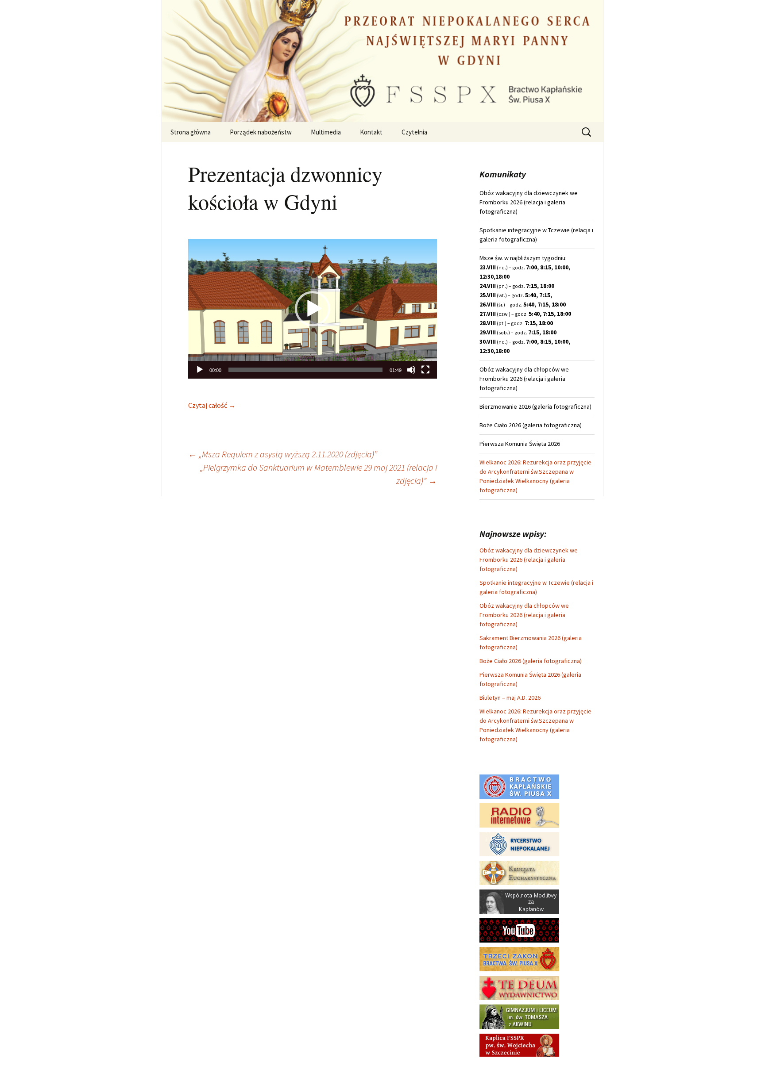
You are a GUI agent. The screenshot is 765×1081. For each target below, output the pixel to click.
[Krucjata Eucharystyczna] (519, 872)
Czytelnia (414, 132)
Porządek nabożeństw (261, 132)
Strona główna (190, 132)
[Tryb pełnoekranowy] (425, 369)
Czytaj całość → (212, 405)
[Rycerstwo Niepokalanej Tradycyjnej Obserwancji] (519, 843)
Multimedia (326, 132)
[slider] (305, 370)
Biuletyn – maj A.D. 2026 (510, 698)
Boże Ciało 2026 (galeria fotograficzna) (530, 661)
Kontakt (371, 132)
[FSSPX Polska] (519, 930)
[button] (312, 308)
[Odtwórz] (199, 369)
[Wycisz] (411, 369)
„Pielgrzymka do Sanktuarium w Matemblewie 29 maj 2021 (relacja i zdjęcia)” (318, 474)
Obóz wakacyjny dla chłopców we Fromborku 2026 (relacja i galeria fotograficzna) (524, 615)
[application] (312, 309)
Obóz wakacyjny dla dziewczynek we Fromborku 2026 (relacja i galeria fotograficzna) (528, 559)
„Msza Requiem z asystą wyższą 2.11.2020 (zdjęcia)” (282, 454)
